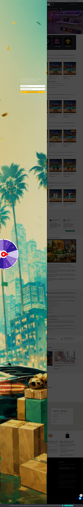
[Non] (81, 505)
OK (62, 505)
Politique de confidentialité (69, 505)
